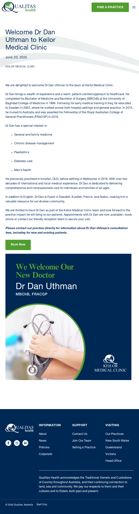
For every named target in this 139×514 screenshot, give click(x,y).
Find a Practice (110, 7)
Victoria (111, 454)
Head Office (114, 461)
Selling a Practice (84, 447)
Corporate (45, 454)
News (43, 441)
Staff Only (42, 505)
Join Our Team (81, 441)
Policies (44, 447)
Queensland (114, 447)
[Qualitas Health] (19, 7)
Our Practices (115, 434)
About (43, 434)
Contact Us (79, 434)
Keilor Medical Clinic (20, 67)
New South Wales (117, 441)
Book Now (18, 244)
